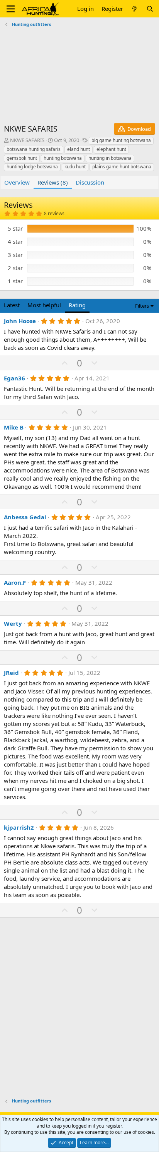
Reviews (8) (52, 182)
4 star (15, 241)
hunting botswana (63, 158)
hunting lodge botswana (32, 166)
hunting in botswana (110, 158)
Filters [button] (142, 305)
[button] (11, 9)
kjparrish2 (19, 827)
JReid (11, 672)
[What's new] (134, 9)
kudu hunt (75, 166)
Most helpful (44, 305)
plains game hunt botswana (121, 166)
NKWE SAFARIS (27, 140)
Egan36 (14, 378)
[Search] (149, 9)
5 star (15, 228)
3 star (15, 254)
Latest (12, 305)
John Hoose (20, 321)
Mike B (14, 427)
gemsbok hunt (22, 158)
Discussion (90, 182)
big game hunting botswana (121, 140)
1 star (15, 281)
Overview (17, 182)
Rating (77, 305)
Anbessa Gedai (25, 517)
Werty (13, 623)
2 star (15, 268)
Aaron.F (15, 582)
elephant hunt (111, 149)
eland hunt (78, 149)
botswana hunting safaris (34, 149)
